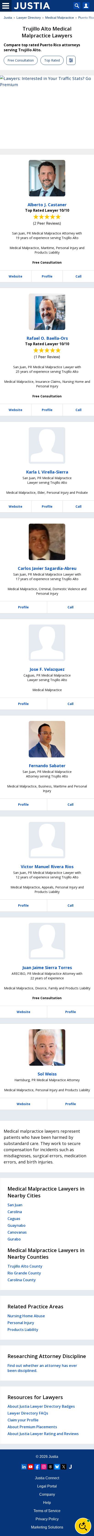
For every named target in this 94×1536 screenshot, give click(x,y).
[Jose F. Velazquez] (47, 643)
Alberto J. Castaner (47, 204)
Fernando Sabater (47, 765)
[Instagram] (44, 1466)
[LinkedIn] (24, 1466)
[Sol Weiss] (47, 1047)
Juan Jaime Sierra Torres (47, 967)
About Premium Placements (32, 1426)
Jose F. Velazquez (47, 669)
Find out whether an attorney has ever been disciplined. (42, 1368)
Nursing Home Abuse (26, 1315)
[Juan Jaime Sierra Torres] (47, 941)
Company (47, 1494)
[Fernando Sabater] (47, 739)
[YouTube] (30, 1466)
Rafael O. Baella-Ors (47, 338)
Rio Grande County (24, 1273)
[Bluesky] (57, 1466)
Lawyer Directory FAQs (28, 1413)
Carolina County (22, 1279)
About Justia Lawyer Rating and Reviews (43, 1433)
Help (47, 1503)
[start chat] (83, 1526)
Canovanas (17, 1232)
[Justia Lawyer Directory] (70, 1466)
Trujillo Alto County (25, 1266)
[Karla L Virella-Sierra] (47, 445)
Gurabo (14, 1239)
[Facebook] (37, 1466)
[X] (63, 1466)
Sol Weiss (47, 1074)
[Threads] (50, 1466)
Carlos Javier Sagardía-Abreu (47, 568)
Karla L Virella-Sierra (47, 472)
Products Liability (23, 1329)
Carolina (15, 1211)
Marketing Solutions (47, 1527)
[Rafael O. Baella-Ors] (47, 311)
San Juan (15, 1204)
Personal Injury (21, 1322)
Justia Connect (47, 1478)
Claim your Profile (23, 1420)
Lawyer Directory (28, 17)
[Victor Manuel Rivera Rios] (47, 840)
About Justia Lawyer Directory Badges (41, 1406)
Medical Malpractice (59, 17)
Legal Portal (47, 1486)
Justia (8, 17)
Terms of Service (47, 1511)
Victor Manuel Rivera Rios (47, 866)
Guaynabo (17, 1225)
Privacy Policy (47, 1519)
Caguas (14, 1218)
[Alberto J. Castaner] (47, 178)
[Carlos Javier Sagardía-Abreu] (47, 542)
